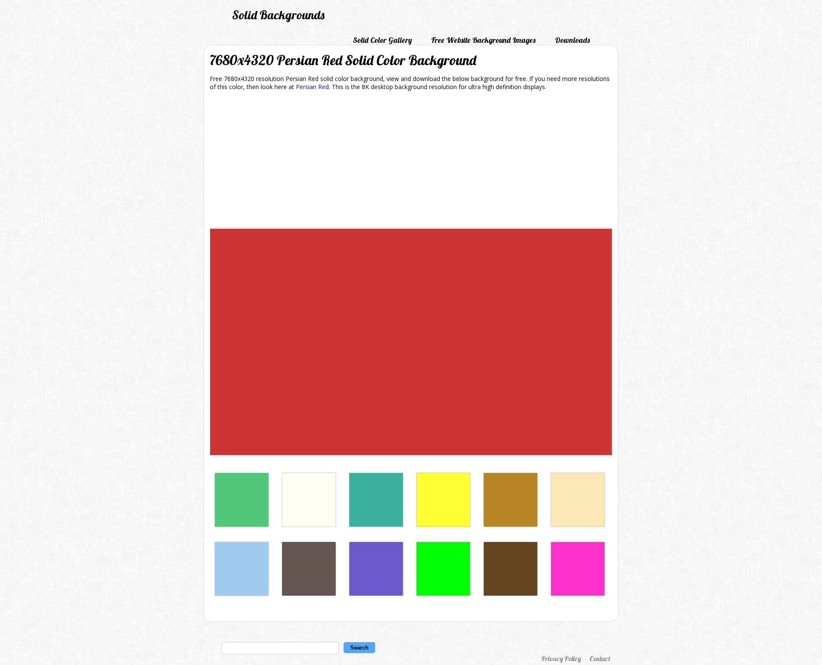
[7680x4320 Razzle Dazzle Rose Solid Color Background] (578, 594)
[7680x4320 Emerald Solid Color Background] (241, 525)
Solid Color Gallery (382, 40)
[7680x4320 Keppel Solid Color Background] (376, 525)
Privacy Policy (561, 658)
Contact (600, 658)
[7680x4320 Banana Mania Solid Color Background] (578, 525)
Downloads (572, 40)
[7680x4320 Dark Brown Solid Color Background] (510, 594)
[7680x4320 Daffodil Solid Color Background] (443, 525)
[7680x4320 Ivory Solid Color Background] (309, 525)
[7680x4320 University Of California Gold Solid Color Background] (510, 525)
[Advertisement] (411, 161)
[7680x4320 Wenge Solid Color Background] (309, 594)
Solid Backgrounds (278, 14)
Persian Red (312, 87)
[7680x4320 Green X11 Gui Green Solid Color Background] (443, 594)
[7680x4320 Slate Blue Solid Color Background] (376, 594)
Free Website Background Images (483, 40)
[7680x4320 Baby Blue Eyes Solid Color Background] (241, 594)
